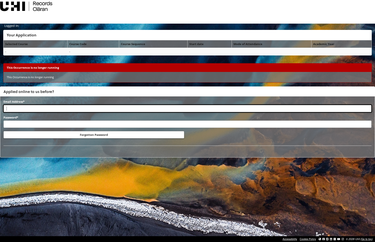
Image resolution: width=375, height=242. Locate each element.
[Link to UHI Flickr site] (335, 239)
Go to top (366, 239)
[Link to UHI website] (320, 239)
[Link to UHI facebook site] (323, 239)
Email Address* (14, 102)
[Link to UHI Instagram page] (343, 239)
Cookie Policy (308, 239)
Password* (10, 117)
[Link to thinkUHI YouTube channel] (338, 239)
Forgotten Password (94, 135)
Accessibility (290, 239)
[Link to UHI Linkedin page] (331, 239)
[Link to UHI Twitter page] (327, 239)
